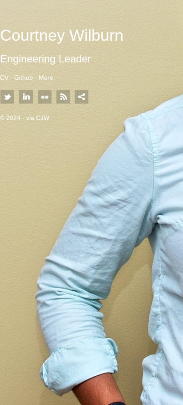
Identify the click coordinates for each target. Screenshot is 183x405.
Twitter (7, 97)
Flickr (44, 97)
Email (82, 97)
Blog (63, 97)
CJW (42, 117)
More (46, 77)
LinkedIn (26, 97)
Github (23, 77)
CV (4, 77)
